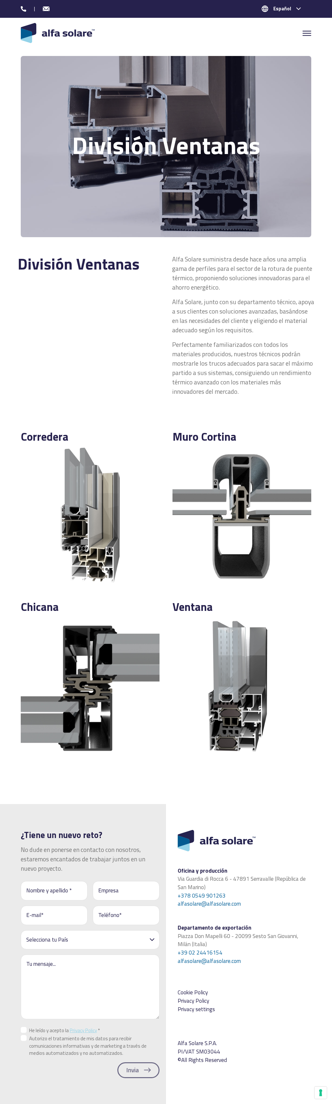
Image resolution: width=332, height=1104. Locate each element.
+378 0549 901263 (202, 895)
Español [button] (282, 8)
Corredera (44, 436)
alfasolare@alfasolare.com (209, 904)
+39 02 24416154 (200, 952)
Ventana (192, 606)
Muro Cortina (204, 436)
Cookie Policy (193, 992)
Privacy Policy (83, 1030)
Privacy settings (196, 1009)
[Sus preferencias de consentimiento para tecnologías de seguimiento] (320, 1093)
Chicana (40, 606)
